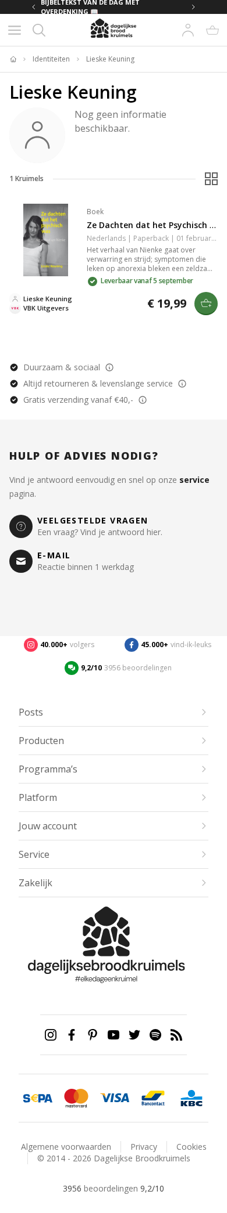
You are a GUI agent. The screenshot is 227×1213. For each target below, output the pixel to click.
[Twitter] (134, 1035)
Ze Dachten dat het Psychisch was (156, 224)
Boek (95, 211)
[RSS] (176, 1035)
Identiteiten (51, 59)
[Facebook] (71, 1035)
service (194, 479)
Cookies (191, 1146)
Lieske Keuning (110, 59)
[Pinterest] (92, 1035)
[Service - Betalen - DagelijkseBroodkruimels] (38, 1098)
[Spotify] (155, 1035)
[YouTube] (113, 1035)
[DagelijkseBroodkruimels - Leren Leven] (12, 59)
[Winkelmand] (212, 30)
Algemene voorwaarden (66, 1146)
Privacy (143, 1146)
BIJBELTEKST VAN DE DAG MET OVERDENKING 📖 (90, 7)
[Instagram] (50, 1035)
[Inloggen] (188, 30)
